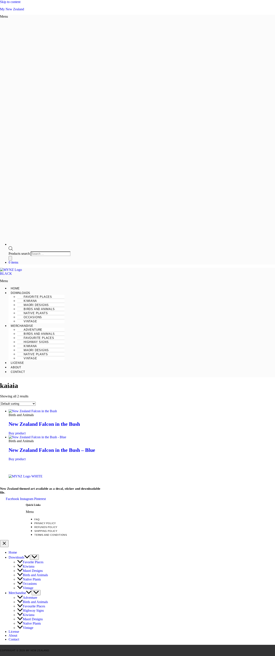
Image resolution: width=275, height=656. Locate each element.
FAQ (37, 519)
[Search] (10, 258)
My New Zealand (12, 9)
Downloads (16, 557)
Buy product (17, 433)
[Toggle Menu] (34, 557)
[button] (118, 17)
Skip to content (10, 2)
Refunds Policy (45, 527)
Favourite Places (34, 606)
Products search (20, 253)
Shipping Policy (45, 531)
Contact (18, 372)
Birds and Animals (35, 575)
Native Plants (32, 579)
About (16, 367)
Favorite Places (33, 562)
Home (15, 288)
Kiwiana (28, 566)
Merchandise (17, 593)
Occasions (30, 583)
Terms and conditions (50, 535)
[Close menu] (4, 543)
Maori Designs (33, 571)
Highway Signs (33, 610)
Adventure (30, 597)
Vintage (30, 321)
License (17, 362)
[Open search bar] (11, 249)
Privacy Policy (45, 523)
